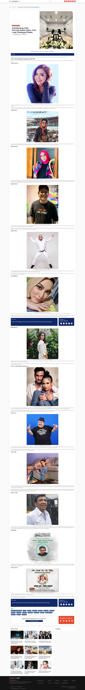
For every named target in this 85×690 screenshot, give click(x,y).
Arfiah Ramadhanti (17, 34)
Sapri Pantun (13, 612)
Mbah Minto (13, 564)
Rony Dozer (36, 446)
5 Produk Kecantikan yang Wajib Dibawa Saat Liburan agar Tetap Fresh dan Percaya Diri (44, 657)
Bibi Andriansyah (36, 612)
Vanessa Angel (30, 612)
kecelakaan (29, 610)
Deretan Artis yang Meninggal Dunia (16, 610)
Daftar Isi (13, 54)
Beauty (49, 680)
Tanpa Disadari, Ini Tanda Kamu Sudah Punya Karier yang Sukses (30, 642)
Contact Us (24, 688)
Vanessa (34, 408)
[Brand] (15, 1)
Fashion (57, 680)
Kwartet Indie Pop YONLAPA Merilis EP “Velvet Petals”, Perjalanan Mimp (45, 642)
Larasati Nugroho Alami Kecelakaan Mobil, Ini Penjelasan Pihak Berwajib (30, 602)
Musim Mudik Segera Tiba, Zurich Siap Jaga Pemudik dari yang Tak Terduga (31, 321)
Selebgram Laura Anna (49, 612)
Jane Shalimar (19, 612)
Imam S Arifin (13, 614)
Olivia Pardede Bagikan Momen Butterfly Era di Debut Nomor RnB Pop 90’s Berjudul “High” (16, 657)
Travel (49, 683)
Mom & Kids (40, 683)
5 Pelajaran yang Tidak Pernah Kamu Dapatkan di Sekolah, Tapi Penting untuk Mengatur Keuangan (17, 672)
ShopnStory (56, 683)
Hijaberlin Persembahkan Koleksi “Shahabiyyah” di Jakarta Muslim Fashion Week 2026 (17, 642)
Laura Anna (21, 485)
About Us (13, 686)
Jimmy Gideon (51, 593)
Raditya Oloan (52, 610)
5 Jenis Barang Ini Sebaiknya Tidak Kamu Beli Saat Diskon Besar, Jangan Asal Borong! (31, 657)
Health (73, 680)
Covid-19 (40, 313)
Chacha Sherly (35, 610)
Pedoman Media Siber (15, 688)
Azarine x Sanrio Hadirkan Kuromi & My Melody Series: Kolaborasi (45, 672)
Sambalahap (64, 683)
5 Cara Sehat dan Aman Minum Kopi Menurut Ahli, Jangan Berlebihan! (30, 672)
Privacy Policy (19, 686)
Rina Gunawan (46, 610)
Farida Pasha (40, 610)
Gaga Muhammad (53, 485)
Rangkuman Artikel (34, 621)
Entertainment (14, 7)
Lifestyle (65, 680)
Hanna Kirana (24, 612)
